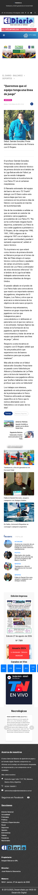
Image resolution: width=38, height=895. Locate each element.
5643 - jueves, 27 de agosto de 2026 (15, 882)
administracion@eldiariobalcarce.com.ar (18, 791)
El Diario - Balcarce (12, 75)
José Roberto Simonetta (11, 871)
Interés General (7, 812)
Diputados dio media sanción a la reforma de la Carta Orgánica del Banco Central (24, 557)
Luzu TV (33, 668)
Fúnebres (5, 838)
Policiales (5, 817)
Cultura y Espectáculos (10, 822)
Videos (4, 835)
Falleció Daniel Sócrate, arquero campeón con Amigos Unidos (24, 579)
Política (17, 552)
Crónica (18, 668)
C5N (10, 668)
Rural (3, 825)
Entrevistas (5, 833)
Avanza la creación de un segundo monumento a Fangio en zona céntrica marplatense (24, 546)
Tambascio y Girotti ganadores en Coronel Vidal (19, 6)
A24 (26, 668)
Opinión (4, 830)
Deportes (7, 78)
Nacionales (5, 840)
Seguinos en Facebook (12, 797)
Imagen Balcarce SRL (9, 860)
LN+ (3, 668)
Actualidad (18, 541)
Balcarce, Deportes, (21, 413)
